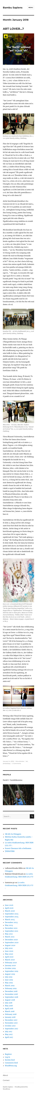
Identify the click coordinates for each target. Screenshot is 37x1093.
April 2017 (9, 1037)
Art (27, 761)
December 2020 (11, 940)
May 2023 (9, 925)
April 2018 (9, 1008)
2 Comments (16, 763)
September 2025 (11, 914)
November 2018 (11, 994)
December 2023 (11, 922)
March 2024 (10, 919)
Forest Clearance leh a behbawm (18, 848)
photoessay (6, 763)
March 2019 (9, 986)
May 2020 (9, 954)
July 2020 (9, 948)
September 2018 (11, 997)
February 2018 (10, 1014)
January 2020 (10, 965)
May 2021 (9, 934)
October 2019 (10, 968)
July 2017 (8, 1031)
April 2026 (9, 908)
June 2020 (9, 951)
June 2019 (9, 980)
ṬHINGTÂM (9, 851)
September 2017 (11, 1029)
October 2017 (10, 1026)
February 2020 (11, 963)
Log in (7, 1057)
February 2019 (11, 988)
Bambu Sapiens (12, 7)
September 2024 (11, 917)
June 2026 (9, 905)
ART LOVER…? (13, 28)
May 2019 (9, 983)
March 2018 (9, 1011)
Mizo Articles (20, 761)
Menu (30, 7)
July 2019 (8, 977)
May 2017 (9, 1034)
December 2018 (11, 991)
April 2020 (9, 957)
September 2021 (11, 931)
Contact (6, 1080)
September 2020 (11, 942)
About (5, 1075)
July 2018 (8, 1003)
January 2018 (10, 1017)
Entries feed (10, 1060)
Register (8, 1054)
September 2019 (11, 971)
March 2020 (10, 960)
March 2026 (10, 911)
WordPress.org (11, 1066)
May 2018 (9, 1006)
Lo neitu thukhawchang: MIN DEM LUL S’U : (19, 877)
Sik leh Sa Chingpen (13, 834)
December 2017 (11, 1020)
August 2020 (10, 945)
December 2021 (11, 928)
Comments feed (11, 1063)
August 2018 (10, 1000)
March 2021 (9, 937)
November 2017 (11, 1023)
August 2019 (10, 974)
